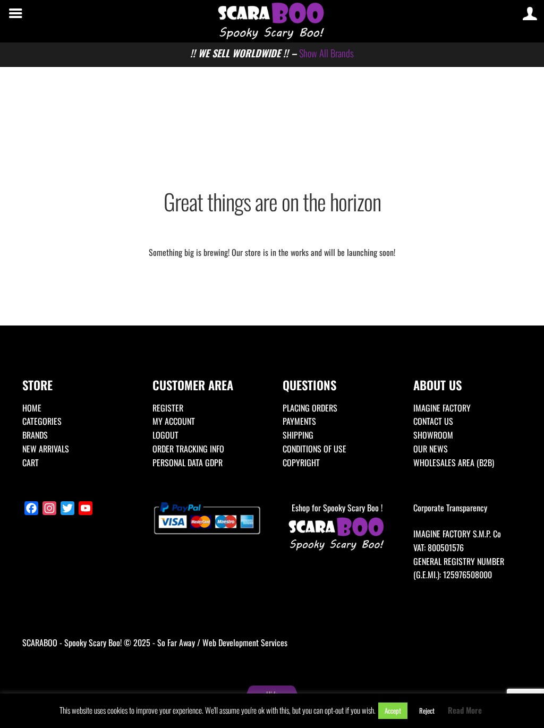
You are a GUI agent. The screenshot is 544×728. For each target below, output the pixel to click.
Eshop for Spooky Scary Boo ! (337, 507)
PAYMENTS (299, 421)
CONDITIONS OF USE (314, 448)
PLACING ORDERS (310, 407)
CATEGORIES (42, 421)
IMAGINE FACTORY (442, 407)
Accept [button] (393, 710)
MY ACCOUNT (173, 421)
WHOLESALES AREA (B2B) (453, 462)
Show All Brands (326, 53)
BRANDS (35, 435)
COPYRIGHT (301, 462)
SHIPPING (298, 435)
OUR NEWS (430, 448)
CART (30, 462)
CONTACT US (433, 421)
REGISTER (167, 407)
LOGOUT (165, 435)
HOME (31, 407)
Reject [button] (427, 710)
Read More (465, 710)
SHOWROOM (433, 435)
